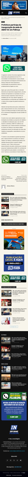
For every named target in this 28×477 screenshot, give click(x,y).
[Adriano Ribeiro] (3, 187)
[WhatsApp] (16, 42)
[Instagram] (10, 460)
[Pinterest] (13, 42)
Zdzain (23, 472)
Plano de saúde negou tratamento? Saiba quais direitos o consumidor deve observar (19, 384)
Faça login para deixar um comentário (14, 224)
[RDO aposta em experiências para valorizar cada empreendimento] (5, 377)
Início (2, 17)
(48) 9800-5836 (18, 467)
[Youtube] (20, 460)
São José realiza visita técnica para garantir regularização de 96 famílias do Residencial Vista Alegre (18, 199)
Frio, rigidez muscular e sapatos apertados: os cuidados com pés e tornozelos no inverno (19, 368)
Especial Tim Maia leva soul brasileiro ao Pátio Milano (19, 300)
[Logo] (14, 13)
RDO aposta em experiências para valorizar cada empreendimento (19, 375)
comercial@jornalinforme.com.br (17, 451)
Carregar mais (13, 326)
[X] (10, 42)
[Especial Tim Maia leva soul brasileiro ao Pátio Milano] (5, 206)
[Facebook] (7, 42)
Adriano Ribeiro (6, 38)
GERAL (5, 17)
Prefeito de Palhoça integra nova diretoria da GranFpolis (6, 178)
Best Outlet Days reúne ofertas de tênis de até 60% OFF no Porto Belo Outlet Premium (18, 213)
